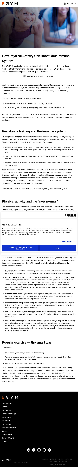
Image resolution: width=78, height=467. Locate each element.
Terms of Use (63, 461)
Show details (67, 241)
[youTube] (39, 450)
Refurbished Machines (9, 427)
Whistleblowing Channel (49, 459)
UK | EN (70, 3)
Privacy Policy (53, 461)
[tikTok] (49, 450)
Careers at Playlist (8, 438)
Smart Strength (7, 403)
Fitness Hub (6, 421)
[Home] (10, 3)
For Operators (6, 424)
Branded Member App (9, 414)
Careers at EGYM (7, 434)
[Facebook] (33, 450)
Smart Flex (5, 407)
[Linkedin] (44, 450)
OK (57, 248)
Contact (4, 441)
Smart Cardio (6, 410)
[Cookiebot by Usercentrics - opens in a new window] (67, 215)
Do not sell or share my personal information (20, 248)
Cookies (60, 459)
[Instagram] (28, 450)
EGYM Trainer (6, 417)
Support (4, 431)
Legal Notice (68, 459)
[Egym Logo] (10, 397)
